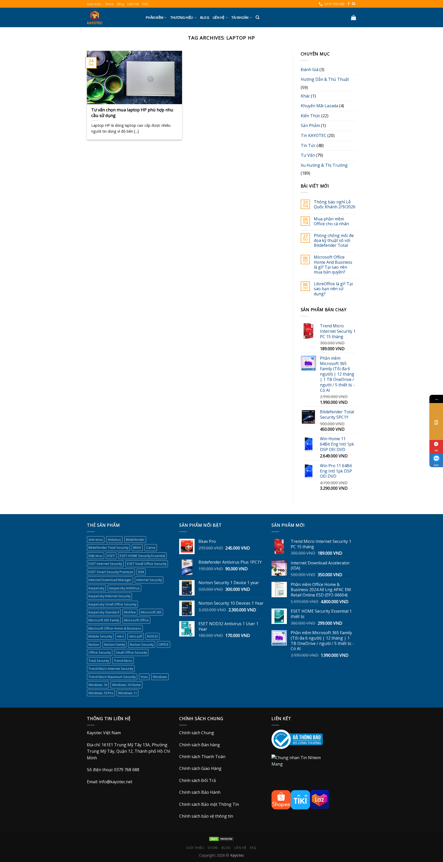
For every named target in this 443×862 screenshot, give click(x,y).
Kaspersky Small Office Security (112, 604)
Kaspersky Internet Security (109, 596)
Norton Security (142, 644)
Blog (120, 4)
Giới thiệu (94, 4)
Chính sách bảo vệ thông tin (206, 816)
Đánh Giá (309, 69)
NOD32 (152, 636)
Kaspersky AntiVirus (124, 588)
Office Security (99, 652)
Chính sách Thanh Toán (202, 756)
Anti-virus (95, 539)
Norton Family (114, 644)
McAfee (130, 612)
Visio (144, 676)
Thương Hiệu (181, 17)
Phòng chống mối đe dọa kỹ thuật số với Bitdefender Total (334, 240)
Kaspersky (96, 588)
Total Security (98, 660)
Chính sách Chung (196, 733)
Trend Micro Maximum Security (112, 676)
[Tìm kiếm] (257, 17)
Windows (160, 676)
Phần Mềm (154, 17)
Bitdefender (135, 539)
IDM (141, 572)
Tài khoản (239, 17)
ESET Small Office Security (146, 563)
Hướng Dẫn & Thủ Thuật (325, 79)
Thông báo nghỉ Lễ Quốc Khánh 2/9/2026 (334, 204)
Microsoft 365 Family (103, 620)
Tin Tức (308, 145)
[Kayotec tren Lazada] (319, 799)
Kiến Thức (310, 116)
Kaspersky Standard (103, 612)
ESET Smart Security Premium (110, 572)
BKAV (137, 547)
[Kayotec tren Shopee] (281, 799)
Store (109, 4)
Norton (93, 644)
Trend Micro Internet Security (110, 668)
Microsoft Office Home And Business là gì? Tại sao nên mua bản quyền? (333, 265)
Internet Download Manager (110, 579)
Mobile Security (100, 636)
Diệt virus (95, 555)
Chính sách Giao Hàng (200, 768)
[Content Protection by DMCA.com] (221, 838)
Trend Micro (123, 660)
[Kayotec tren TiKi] (300, 799)
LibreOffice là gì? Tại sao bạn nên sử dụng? (333, 288)
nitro (120, 636)
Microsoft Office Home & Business (114, 628)
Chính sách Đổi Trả (197, 780)
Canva (150, 547)
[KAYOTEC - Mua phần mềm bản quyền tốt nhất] (112, 17)
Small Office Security (131, 652)
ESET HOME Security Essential (142, 555)
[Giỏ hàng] (353, 17)
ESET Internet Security (105, 563)
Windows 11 (127, 693)
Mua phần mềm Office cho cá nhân (331, 221)
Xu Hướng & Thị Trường (324, 165)
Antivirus (114, 539)
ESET (111, 555)
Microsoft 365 (151, 612)
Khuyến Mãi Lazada (319, 106)
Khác (305, 96)
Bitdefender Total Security (108, 547)
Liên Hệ (133, 4)
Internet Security (149, 579)
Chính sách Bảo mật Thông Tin (209, 804)
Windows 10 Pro (100, 693)
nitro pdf (135, 636)
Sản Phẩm (310, 125)
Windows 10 (97, 684)
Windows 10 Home (126, 684)
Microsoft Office (136, 620)
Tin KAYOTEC (313, 135)
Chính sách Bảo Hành (199, 792)
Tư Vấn (308, 155)
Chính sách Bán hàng (199, 745)
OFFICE (163, 644)
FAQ (145, 4)
